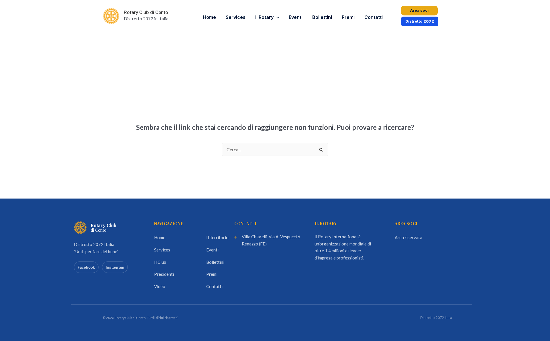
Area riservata (408, 237)
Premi (348, 17)
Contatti (373, 17)
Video (159, 286)
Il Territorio (217, 237)
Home (209, 17)
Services (235, 17)
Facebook (86, 267)
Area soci (419, 10)
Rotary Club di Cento (146, 12)
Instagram (115, 267)
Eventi (295, 17)
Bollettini (322, 17)
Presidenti (164, 274)
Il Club (160, 262)
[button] (276, 17)
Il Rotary (264, 17)
